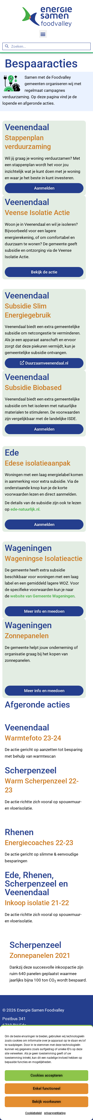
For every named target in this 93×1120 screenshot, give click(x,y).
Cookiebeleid (33, 1113)
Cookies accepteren (46, 1075)
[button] (43, 34)
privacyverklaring (55, 1113)
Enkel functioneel (46, 1088)
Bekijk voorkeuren (46, 1101)
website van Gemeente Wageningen (42, 596)
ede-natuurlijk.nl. (25, 509)
